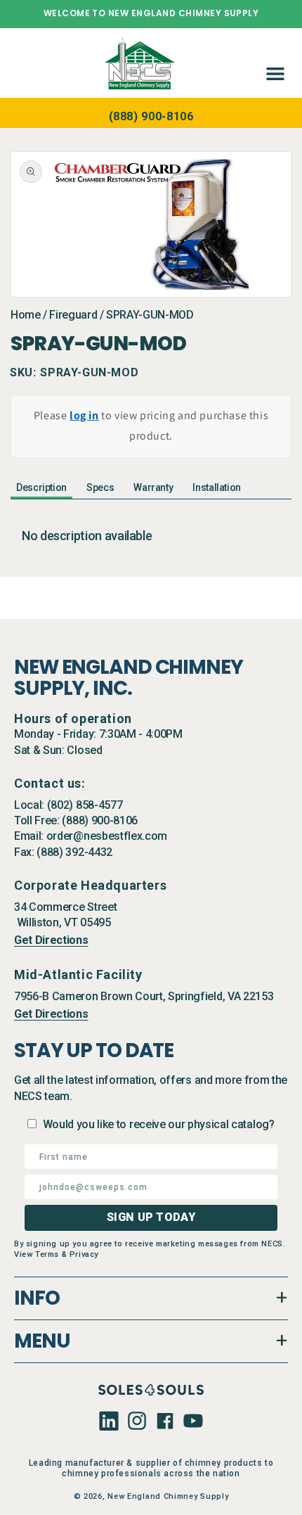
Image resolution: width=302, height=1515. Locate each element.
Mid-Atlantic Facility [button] (78, 974)
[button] (272, 62)
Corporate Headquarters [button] (90, 885)
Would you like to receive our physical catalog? (159, 1124)
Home (26, 314)
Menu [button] (42, 1341)
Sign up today (151, 1217)
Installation (216, 487)
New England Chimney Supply (167, 1496)
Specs (100, 487)
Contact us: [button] (50, 783)
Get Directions (51, 940)
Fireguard (73, 314)
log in (84, 415)
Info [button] (37, 1298)
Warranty (153, 487)
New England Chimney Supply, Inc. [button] (128, 678)
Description (41, 487)
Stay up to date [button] (93, 1050)
